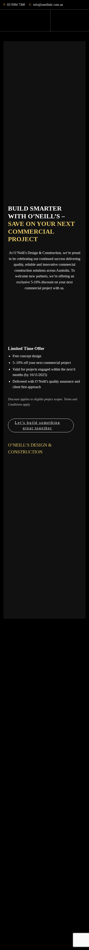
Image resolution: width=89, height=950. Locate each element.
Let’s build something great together (37, 425)
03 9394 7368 (14, 4)
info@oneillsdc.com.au (46, 4)
